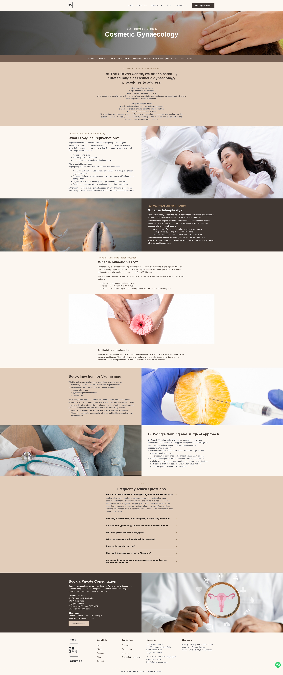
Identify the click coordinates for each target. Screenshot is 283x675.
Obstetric (125, 645)
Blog (169, 5)
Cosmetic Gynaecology (131, 657)
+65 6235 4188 (76, 606)
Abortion (125, 653)
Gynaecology (127, 649)
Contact (100, 661)
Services (155, 5)
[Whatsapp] (278, 667)
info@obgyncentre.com (80, 609)
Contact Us (181, 5)
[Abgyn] (71, 5)
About (99, 649)
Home (130, 5)
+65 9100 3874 (91, 606)
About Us (141, 5)
